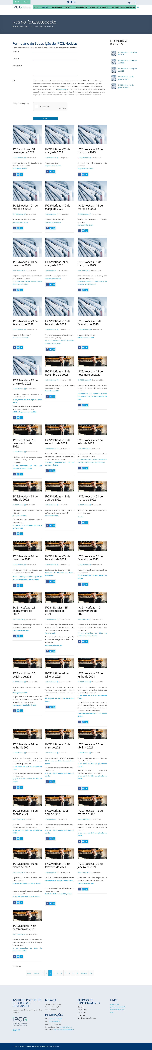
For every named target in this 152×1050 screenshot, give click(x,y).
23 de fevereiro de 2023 (20, 338)
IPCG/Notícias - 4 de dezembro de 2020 (24, 927)
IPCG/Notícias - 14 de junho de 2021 (25, 745)
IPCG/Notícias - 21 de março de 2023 (25, 207)
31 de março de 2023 (20, 169)
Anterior (36, 973)
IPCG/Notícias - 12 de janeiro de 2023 (25, 381)
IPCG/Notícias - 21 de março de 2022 (90, 497)
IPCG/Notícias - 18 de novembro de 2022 (90, 372)
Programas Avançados (99, 7)
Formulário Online (66, 1027)
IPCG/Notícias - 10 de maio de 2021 (57, 745)
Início (29, 973)
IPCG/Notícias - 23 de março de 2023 (90, 150)
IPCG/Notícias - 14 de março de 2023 (90, 207)
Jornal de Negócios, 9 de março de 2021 (27, 883)
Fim (91, 973)
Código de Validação (21, 104)
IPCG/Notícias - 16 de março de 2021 (90, 812)
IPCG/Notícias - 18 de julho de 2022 (25, 497)
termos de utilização (117, 1010)
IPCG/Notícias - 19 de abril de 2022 (57, 497)
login (111, 1012)
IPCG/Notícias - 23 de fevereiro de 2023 (25, 322)
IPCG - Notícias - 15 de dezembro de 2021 (56, 611)
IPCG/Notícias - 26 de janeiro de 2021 (90, 865)
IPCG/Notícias (19, 158)
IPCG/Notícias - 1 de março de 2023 (89, 263)
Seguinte (84, 973)
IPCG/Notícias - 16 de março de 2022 (25, 557)
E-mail (16, 59)
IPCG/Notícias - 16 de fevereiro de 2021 (57, 865)
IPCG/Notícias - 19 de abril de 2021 (90, 745)
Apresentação (50, 633)
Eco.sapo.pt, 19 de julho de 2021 (24, 705)
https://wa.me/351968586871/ (64, 1030)
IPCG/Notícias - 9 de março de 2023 (57, 263)
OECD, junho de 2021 (20, 693)
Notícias (45, 7)
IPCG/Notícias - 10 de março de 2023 (25, 263)
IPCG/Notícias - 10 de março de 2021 (25, 865)
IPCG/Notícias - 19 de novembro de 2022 (57, 372)
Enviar (45, 118)
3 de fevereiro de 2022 (21, 630)
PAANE (17, 2)
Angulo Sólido (55, 1046)
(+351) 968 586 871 (55, 1021)
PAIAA (26, 2)
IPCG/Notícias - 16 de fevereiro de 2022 (90, 557)
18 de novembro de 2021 (54, 645)
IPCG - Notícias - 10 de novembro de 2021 (89, 611)
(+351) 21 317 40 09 (56, 1019)
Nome (16, 52)
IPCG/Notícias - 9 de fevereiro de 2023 (89, 322)
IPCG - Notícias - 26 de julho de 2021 (24, 674)
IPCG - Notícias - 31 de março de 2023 (24, 150)
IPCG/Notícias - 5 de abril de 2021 (57, 812)
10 (77, 973)
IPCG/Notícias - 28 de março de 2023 (57, 150)
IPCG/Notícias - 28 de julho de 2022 (90, 441)
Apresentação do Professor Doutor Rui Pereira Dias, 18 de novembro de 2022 (92, 396)
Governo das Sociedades (61, 7)
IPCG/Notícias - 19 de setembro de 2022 (57, 441)
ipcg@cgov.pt (62, 89)
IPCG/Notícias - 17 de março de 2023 (57, 207)
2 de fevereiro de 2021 (86, 883)
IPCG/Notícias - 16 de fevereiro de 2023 (57, 322)
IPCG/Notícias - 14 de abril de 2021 (25, 812)
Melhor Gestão (81, 7)
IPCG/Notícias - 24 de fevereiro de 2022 (57, 557)
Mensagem (17, 66)
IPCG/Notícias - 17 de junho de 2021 (90, 674)
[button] (128, 3)
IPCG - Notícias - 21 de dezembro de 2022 (24, 611)
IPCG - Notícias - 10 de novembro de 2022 (24, 443)
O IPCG (36, 7)
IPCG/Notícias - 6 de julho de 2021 (57, 674)
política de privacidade (118, 1007)
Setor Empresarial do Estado (123, 7)
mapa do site (114, 1004)
